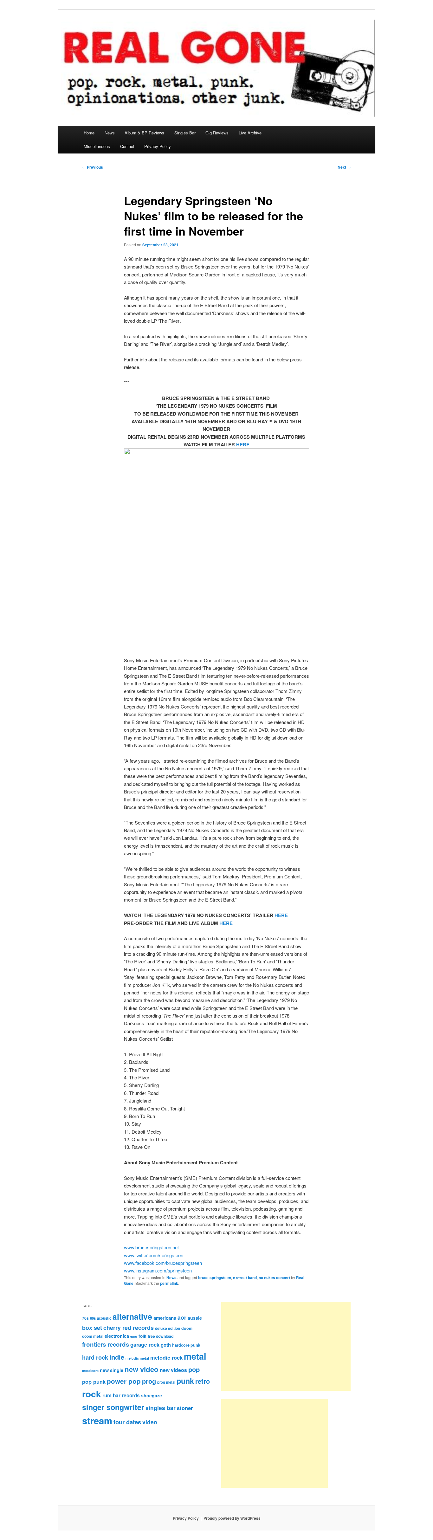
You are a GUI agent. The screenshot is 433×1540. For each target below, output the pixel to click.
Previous (92, 167)
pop (194, 1369)
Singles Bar (185, 133)
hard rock (95, 1357)
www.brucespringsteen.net (151, 1247)
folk (142, 1336)
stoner (185, 1408)
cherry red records (128, 1327)
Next (344, 167)
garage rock (144, 1344)
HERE (242, 444)
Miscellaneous (97, 146)
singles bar (160, 1408)
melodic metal (137, 1358)
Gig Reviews (217, 133)
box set (92, 1327)
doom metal (92, 1336)
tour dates (127, 1422)
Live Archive (250, 133)
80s (93, 1318)
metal (195, 1356)
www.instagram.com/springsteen (158, 1270)
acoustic (104, 1318)
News (110, 133)
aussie (195, 1318)
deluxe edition (167, 1328)
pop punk (94, 1381)
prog (149, 1381)
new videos (173, 1370)
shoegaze (151, 1395)
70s (85, 1318)
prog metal (166, 1382)
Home (89, 133)
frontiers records (105, 1344)
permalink (169, 1283)
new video (141, 1369)
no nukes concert (274, 1277)
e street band (245, 1277)
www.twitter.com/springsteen (153, 1255)
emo (133, 1336)
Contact (127, 146)
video (149, 1422)
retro (202, 1381)
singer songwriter (113, 1407)
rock (91, 1393)
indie (116, 1357)
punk (185, 1380)
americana (164, 1317)
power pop (124, 1381)
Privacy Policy (157, 146)
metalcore (90, 1370)
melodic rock (166, 1357)
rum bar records (121, 1395)
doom (186, 1328)
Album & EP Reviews (144, 133)
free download (160, 1336)
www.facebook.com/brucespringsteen (163, 1262)
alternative (132, 1316)
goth (166, 1344)
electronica (117, 1336)
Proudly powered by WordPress (232, 1518)
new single (111, 1370)
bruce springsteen (214, 1277)
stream (97, 1420)
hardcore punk (186, 1345)
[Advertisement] (286, 1346)
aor (182, 1317)
